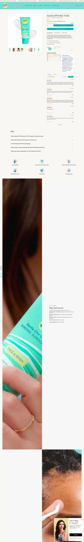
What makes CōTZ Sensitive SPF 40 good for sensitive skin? (27, 136)
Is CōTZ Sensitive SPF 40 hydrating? (20, 143)
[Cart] (81, 5)
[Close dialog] (81, 519)
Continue (76, 534)
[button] (28, 5)
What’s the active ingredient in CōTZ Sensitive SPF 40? (26, 151)
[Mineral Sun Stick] (50, 48)
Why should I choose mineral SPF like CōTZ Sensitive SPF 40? (28, 147)
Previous (8, 30)
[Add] (72, 50)
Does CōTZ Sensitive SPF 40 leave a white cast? (23, 140)
